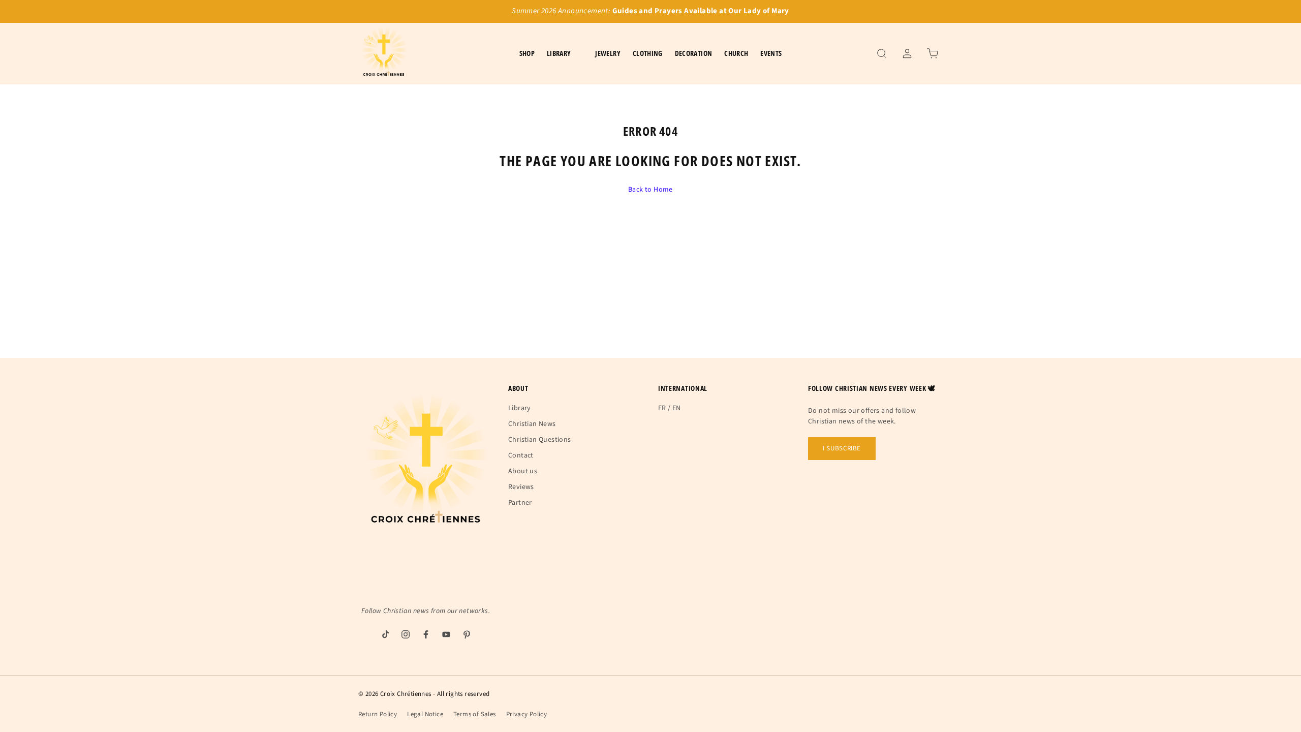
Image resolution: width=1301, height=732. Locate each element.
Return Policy (377, 714)
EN (676, 408)
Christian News (532, 424)
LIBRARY (559, 53)
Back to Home (650, 190)
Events (771, 53)
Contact (521, 455)
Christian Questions (539, 440)
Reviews (521, 487)
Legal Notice (425, 714)
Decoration (694, 53)
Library (519, 408)
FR (662, 408)
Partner (520, 503)
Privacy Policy (526, 714)
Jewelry (607, 53)
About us (522, 471)
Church (736, 53)
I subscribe (842, 448)
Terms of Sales (474, 714)
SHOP (527, 53)
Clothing (648, 53)
